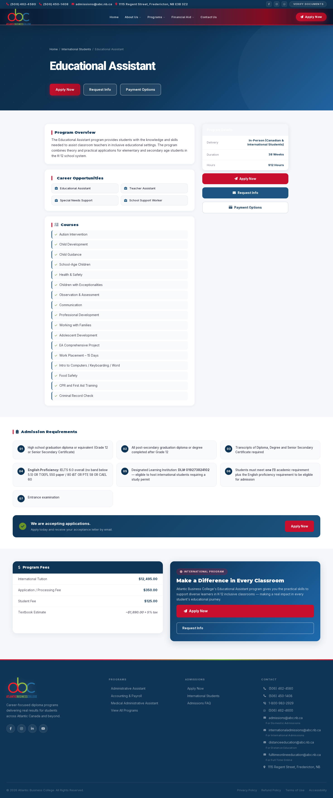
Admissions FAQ (199, 703)
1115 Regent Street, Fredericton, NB (294, 767)
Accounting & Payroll (126, 696)
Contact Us (208, 17)
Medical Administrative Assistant (134, 703)
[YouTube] (43, 728)
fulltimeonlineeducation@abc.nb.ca (295, 755)
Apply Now (313, 17)
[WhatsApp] (284, 4)
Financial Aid (181, 17)
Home (114, 17)
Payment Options (248, 207)
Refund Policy (271, 790)
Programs (154, 17)
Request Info (248, 193)
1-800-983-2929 (281, 703)
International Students (76, 49)
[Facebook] (269, 4)
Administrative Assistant (128, 688)
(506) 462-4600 (280, 710)
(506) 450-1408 (55, 4)
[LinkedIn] (32, 728)
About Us (131, 17)
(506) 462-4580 (23, 4)
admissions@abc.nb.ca (94, 4)
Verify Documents (308, 4)
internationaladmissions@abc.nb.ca (295, 730)
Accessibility (318, 790)
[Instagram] (276, 4)
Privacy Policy (247, 790)
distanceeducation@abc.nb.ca (291, 742)
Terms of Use (294, 790)
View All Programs (124, 710)
